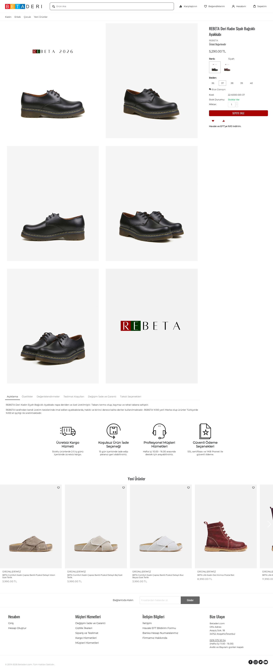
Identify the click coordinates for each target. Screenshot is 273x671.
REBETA (213, 40)
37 (222, 83)
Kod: (211, 94)
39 (241, 83)
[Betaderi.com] (25, 6)
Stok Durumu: (217, 99)
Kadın (8, 16)
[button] (269, 524)
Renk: (212, 58)
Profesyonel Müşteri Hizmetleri (159, 444)
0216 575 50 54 (218, 640)
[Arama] (53, 6)
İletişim (147, 623)
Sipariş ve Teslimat (86, 633)
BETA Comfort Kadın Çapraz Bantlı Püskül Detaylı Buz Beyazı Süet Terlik (157, 576)
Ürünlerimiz (11, 571)
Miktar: (213, 104)
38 (232, 83)
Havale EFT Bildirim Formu (159, 628)
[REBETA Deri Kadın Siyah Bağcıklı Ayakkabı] (53, 80)
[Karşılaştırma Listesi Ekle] (223, 121)
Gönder (190, 600)
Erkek (18, 16)
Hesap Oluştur (17, 628)
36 (213, 83)
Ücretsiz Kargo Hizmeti (67, 444)
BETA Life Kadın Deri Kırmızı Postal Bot (215, 575)
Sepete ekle (238, 113)
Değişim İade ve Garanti (90, 623)
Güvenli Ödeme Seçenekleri (205, 444)
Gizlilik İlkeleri (83, 628)
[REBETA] (151, 326)
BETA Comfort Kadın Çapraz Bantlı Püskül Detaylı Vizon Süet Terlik (28, 576)
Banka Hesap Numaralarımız (160, 633)
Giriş (11, 623)
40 (251, 83)
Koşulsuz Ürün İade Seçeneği (113, 444)
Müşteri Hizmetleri (87, 642)
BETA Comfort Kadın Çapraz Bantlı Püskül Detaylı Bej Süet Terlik (94, 576)
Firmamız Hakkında (155, 637)
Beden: (213, 77)
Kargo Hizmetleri (86, 637)
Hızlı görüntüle (49, 564)
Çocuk (27, 16)
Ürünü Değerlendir (217, 44)
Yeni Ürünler (41, 16)
